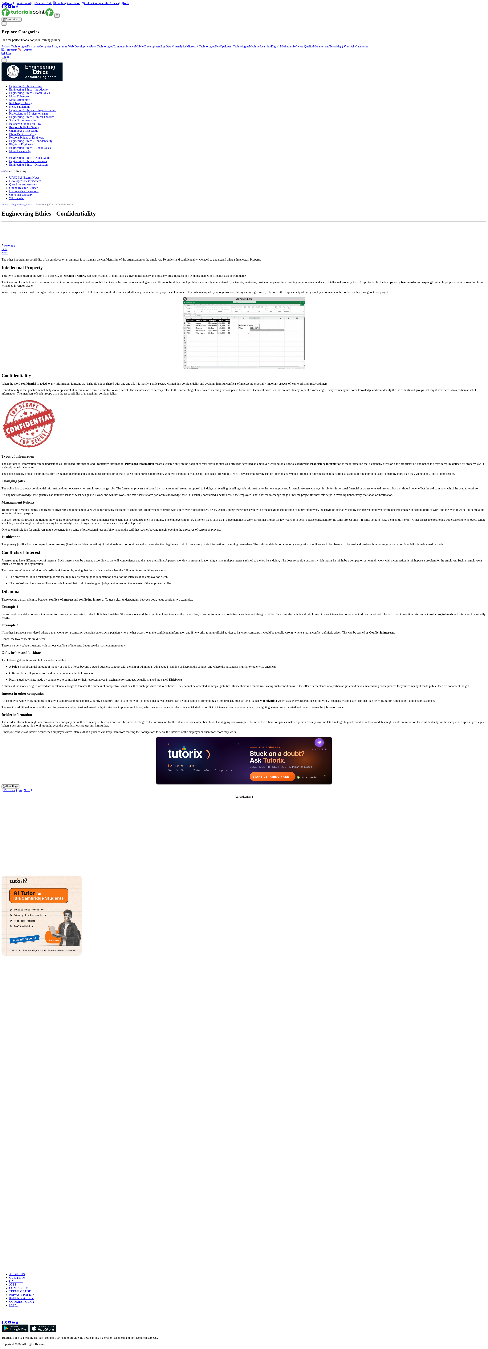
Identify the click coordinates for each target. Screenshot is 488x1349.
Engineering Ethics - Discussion (28, 164)
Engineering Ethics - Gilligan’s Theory (32, 110)
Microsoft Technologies (200, 46)
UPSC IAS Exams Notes (24, 177)
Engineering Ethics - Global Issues (30, 147)
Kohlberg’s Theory (20, 103)
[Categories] (57, 16)
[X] (5, 6)
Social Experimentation (23, 120)
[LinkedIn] (13, 6)
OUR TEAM (17, 1277)
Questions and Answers (23, 184)
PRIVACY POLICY (21, 1294)
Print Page (12, 786)
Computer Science (124, 46)
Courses (27, 49)
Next (5, 253)
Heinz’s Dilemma (19, 106)
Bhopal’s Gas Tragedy (22, 134)
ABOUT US (17, 1274)
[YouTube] (9, 6)
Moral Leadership (19, 151)
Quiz (19, 790)
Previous (9, 245)
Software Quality (302, 46)
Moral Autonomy (19, 99)
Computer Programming (53, 46)
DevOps (220, 46)
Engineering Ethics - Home (25, 86)
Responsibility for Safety (24, 127)
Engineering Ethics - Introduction (29, 89)
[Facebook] (2, 6)
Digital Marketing (281, 46)
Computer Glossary (21, 194)
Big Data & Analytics (173, 46)
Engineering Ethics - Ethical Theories (31, 117)
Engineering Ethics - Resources (28, 161)
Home (5, 204)
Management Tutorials (326, 46)
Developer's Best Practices (25, 181)
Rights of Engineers (21, 144)
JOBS (12, 1284)
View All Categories (355, 46)
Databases (33, 46)
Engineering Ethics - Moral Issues (29, 93)
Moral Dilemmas (19, 96)
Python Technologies (14, 46)
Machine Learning (260, 46)
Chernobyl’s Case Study (23, 130)
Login (5, 56)
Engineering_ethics (22, 204)
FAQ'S (13, 1305)
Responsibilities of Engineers (26, 137)
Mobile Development (148, 46)
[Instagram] (17, 6)
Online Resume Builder (23, 187)
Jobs (8, 53)
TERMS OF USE (20, 1291)
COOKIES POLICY (22, 1301)
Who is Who (16, 198)
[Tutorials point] (28, 15)
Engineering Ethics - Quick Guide (29, 157)
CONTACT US (19, 1288)
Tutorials (11, 49)
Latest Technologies (237, 46)
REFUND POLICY (21, 1298)
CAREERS (16, 1281)
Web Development (79, 46)
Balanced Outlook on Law (25, 123)
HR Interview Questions (24, 191)
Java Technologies (102, 46)
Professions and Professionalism (28, 113)
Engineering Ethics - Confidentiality (30, 141)
